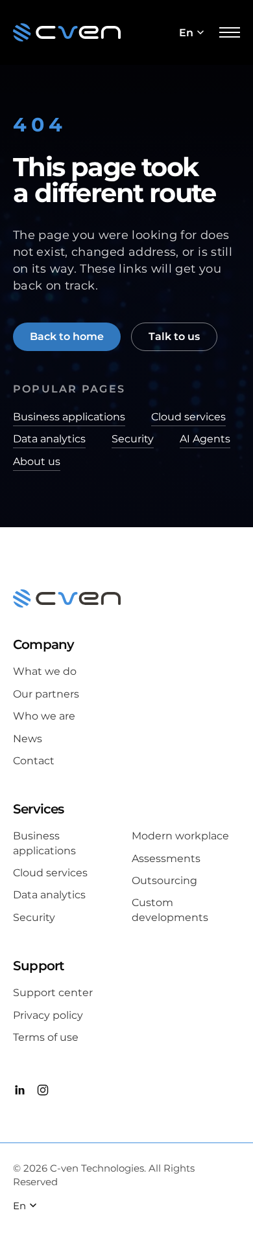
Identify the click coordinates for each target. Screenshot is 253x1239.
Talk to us (174, 336)
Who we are (44, 716)
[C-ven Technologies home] (67, 32)
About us (36, 461)
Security (133, 439)
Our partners (46, 694)
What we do (45, 671)
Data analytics (49, 439)
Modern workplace (180, 836)
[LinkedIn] (19, 1092)
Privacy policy (48, 1015)
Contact (33, 761)
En (186, 33)
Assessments (166, 858)
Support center (53, 992)
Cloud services (188, 417)
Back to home (67, 336)
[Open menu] (229, 32)
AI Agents (205, 439)
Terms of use (45, 1037)
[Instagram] (42, 1092)
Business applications (69, 417)
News (27, 739)
